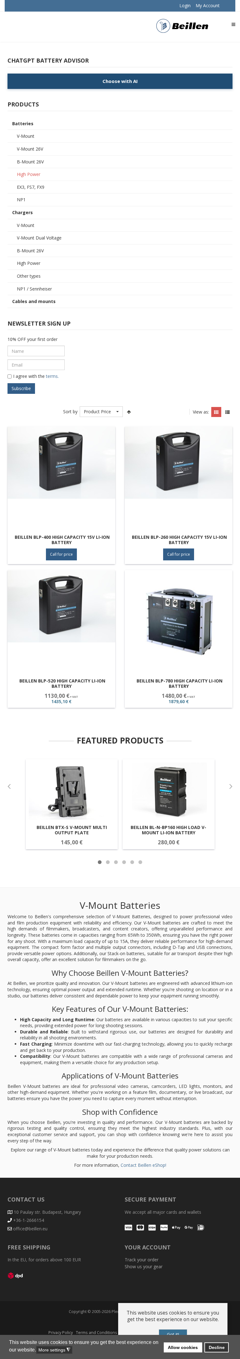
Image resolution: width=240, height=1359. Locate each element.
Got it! (173, 1334)
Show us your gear (143, 1266)
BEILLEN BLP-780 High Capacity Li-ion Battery (179, 683)
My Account (208, 5)
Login (185, 5)
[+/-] (129, 412)
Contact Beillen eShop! (143, 1165)
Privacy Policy (60, 1332)
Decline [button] (217, 1347)
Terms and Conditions (96, 1332)
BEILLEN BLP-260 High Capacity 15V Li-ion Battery (179, 540)
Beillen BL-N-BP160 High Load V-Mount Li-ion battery (168, 830)
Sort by (70, 411)
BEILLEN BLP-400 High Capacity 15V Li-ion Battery (62, 540)
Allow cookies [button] (183, 1347)
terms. (52, 376)
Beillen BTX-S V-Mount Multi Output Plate (72, 830)
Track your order (141, 1260)
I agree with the (36, 376)
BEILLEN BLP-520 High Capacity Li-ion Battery (62, 683)
